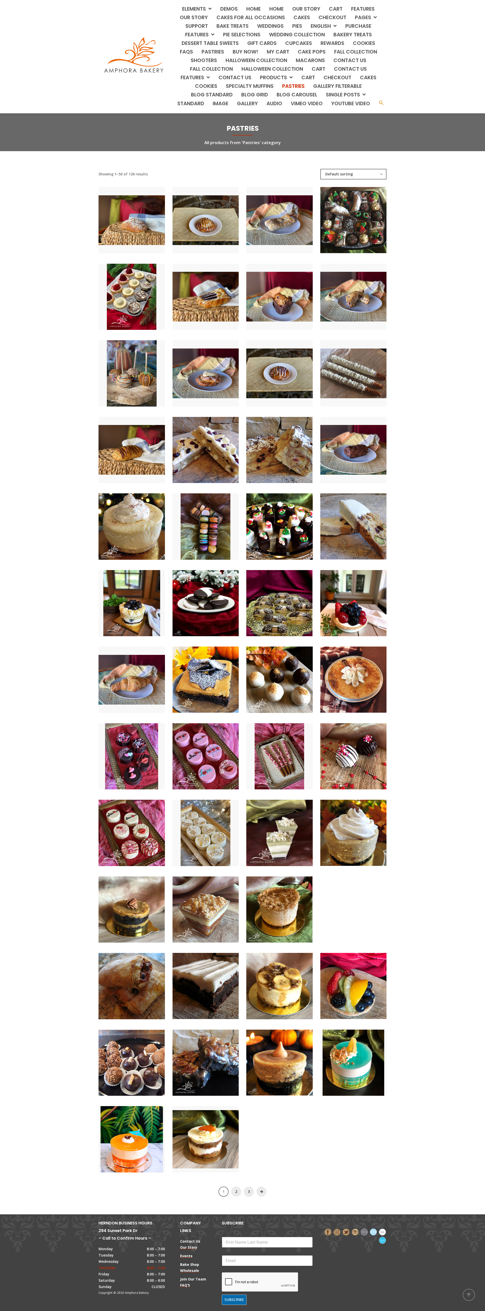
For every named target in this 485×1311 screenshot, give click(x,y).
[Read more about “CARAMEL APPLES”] (140, 368)
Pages (363, 17)
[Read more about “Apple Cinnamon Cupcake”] (362, 886)
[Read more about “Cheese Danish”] (214, 368)
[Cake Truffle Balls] (123, 1058)
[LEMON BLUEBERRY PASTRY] (123, 598)
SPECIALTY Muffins (250, 86)
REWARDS (332, 43)
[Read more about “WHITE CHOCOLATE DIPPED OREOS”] (214, 828)
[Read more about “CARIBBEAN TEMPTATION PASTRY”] (140, 1134)
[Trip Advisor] (355, 1231)
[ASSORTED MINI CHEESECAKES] (123, 292)
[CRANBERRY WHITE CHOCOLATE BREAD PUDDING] (271, 445)
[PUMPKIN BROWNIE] (197, 675)
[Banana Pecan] (271, 981)
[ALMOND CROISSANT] (123, 215)
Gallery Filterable (337, 86)
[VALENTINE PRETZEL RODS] (271, 751)
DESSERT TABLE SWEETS (210, 43)
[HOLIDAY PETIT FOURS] (271, 522)
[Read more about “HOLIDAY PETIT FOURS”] (288, 522)
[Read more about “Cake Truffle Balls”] (140, 1058)
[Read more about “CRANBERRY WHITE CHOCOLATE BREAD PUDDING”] (288, 445)
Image (220, 103)
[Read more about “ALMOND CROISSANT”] (140, 215)
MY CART (278, 51)
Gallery (247, 103)
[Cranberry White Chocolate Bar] (197, 445)
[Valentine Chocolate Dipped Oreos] (123, 751)
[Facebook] (328, 1231)
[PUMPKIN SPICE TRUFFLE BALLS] (271, 675)
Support (196, 26)
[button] (381, 103)
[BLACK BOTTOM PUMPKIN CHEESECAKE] (345, 828)
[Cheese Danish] (197, 368)
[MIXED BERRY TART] (345, 598)
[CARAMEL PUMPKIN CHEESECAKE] (271, 1058)
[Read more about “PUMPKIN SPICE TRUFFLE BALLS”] (288, 675)
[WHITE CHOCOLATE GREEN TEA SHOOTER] (271, 828)
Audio (274, 103)
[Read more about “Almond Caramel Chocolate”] (140, 904)
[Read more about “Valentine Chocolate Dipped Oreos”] (140, 751)
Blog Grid (254, 94)
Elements (194, 8)
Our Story (306, 8)
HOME (253, 8)
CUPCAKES (298, 43)
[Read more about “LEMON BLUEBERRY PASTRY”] (140, 598)
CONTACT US (349, 60)
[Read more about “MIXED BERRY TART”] (362, 598)
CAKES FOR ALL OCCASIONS (250, 17)
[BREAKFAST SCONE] (345, 292)
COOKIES (364, 43)
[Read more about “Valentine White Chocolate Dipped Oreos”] (140, 828)
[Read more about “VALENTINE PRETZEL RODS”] (288, 751)
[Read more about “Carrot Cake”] (214, 1134)
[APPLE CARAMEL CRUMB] (197, 904)
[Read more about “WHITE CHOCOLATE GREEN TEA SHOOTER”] (288, 828)
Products (273, 77)
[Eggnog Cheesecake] (123, 522)
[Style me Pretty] (382, 1231)
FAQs (186, 51)
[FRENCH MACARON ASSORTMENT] (197, 522)
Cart (336, 8)
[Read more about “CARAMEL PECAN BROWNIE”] (214, 1058)
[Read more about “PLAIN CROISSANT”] (140, 675)
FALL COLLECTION (355, 51)
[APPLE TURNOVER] (271, 215)
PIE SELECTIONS (241, 34)
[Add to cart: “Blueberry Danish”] (214, 292)
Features (363, 8)
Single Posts (343, 94)
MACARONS (310, 60)
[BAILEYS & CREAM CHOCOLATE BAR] (197, 981)
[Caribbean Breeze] (345, 1058)
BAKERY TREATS (352, 34)
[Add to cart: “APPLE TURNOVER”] (288, 215)
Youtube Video (350, 103)
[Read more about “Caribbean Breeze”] (362, 1058)
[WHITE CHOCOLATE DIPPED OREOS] (197, 828)
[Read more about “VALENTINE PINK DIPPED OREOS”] (214, 751)
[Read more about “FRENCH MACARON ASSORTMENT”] (214, 522)
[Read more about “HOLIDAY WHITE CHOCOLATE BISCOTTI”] (362, 522)
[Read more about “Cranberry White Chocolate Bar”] (214, 445)
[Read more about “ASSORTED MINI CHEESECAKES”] (140, 292)
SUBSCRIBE (234, 1299)
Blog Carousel (297, 94)
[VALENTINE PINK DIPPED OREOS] (197, 751)
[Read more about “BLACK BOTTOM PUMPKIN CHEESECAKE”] (362, 828)
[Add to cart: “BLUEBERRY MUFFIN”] (288, 292)
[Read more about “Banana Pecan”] (288, 981)
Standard (190, 103)
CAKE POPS (312, 51)
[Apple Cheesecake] (271, 904)
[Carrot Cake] (197, 1134)
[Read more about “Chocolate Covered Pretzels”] (362, 368)
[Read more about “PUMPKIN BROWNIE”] (214, 675)
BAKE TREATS (232, 26)
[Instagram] (337, 1231)
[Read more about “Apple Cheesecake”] (288, 904)
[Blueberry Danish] (197, 292)
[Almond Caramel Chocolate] (123, 904)
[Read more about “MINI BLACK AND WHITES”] (214, 598)
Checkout (332, 17)
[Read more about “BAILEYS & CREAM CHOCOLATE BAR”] (214, 981)
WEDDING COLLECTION (297, 34)
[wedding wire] (382, 1239)
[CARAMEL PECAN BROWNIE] (197, 1058)
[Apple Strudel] (123, 981)
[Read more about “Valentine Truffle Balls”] (362, 751)
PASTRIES (213, 51)
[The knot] (373, 1231)
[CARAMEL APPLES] (123, 368)
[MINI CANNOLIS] (271, 598)
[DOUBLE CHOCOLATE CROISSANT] (345, 445)
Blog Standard (212, 94)
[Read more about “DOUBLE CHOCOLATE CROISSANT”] (362, 445)
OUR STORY (194, 17)
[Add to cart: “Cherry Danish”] (288, 368)
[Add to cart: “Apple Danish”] (214, 215)
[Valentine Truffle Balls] (345, 751)
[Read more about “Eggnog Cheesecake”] (140, 522)
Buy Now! (245, 51)
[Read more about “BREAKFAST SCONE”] (362, 292)
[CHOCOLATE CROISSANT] (123, 445)
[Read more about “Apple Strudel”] (140, 981)
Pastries (293, 86)
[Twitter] (346, 1231)
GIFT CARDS (262, 43)
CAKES (302, 17)
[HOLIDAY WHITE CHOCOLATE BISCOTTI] (345, 522)
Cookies (206, 86)
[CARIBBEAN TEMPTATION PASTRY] (123, 1134)
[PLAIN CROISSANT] (123, 675)
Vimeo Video (307, 103)
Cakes (368, 77)
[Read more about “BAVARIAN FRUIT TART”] (362, 981)
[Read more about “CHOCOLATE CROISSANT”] (140, 445)
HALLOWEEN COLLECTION (256, 60)
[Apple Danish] (197, 215)
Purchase (358, 26)
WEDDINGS (270, 26)
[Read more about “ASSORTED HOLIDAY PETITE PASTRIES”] (362, 215)
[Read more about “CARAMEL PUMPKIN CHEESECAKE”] (288, 1058)
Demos (229, 8)
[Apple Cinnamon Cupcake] (345, 886)
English (321, 26)
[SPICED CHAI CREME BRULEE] (345, 675)
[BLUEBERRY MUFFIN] (271, 292)
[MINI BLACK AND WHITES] (197, 598)
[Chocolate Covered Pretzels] (345, 368)
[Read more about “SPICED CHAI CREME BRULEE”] (362, 675)
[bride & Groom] (364, 1231)
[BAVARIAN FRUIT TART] (345, 981)
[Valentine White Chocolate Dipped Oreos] (123, 828)
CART (318, 68)
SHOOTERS (204, 60)
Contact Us (235, 77)
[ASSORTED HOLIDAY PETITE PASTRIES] (345, 215)
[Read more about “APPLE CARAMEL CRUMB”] (214, 904)
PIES (297, 26)
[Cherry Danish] (271, 368)
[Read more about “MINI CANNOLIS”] (288, 598)
